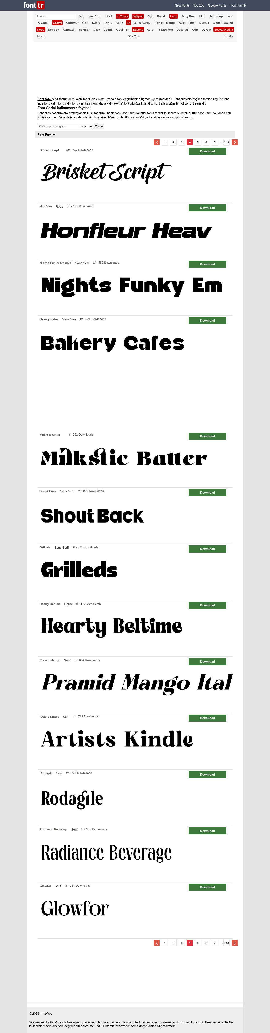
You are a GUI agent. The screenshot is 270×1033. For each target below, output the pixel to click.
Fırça (173, 16)
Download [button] (207, 151)
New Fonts (182, 5)
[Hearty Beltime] (136, 628)
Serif (67, 660)
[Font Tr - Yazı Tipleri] (34, 5)
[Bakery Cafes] (136, 344)
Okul (202, 16)
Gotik (96, 29)
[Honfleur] (136, 231)
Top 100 (198, 5)
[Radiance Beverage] (136, 854)
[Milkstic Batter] (136, 459)
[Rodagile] (136, 798)
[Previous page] (157, 142)
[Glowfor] (136, 910)
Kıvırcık (204, 22)
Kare (150, 29)
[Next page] (235, 142)
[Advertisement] (135, 401)
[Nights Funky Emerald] (136, 287)
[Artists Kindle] (136, 741)
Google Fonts (217, 5)
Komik (158, 22)
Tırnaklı (228, 36)
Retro (41, 29)
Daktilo (206, 29)
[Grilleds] (136, 572)
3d (128, 22)
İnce (230, 16)
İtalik (181, 22)
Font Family (238, 5)
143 (226, 142)
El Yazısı (122, 16)
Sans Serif (94, 16)
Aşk (150, 16)
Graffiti (57, 22)
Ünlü (85, 22)
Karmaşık (69, 29)
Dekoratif (183, 29)
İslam (40, 36)
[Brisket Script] (136, 175)
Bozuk (108, 22)
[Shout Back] (136, 516)
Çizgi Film (122, 29)
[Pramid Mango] (136, 685)
